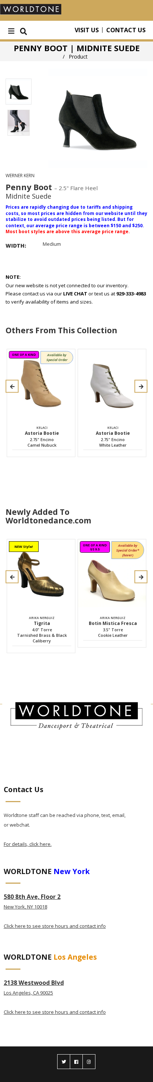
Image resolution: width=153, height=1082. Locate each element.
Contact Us (126, 30)
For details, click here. (28, 844)
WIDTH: (16, 245)
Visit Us (87, 30)
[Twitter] (63, 1061)
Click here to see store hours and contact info (55, 926)
